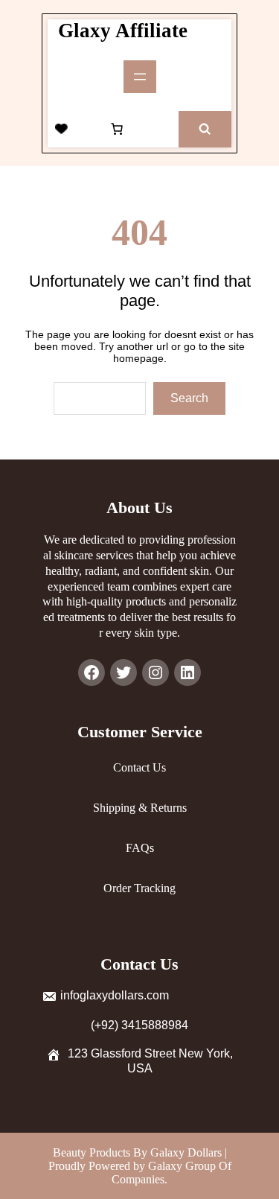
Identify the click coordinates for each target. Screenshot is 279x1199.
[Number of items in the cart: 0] (117, 129)
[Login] (89, 129)
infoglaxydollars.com (114, 995)
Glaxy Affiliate (122, 30)
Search (189, 398)
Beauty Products (93, 1152)
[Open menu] (140, 76)
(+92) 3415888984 (139, 1025)
